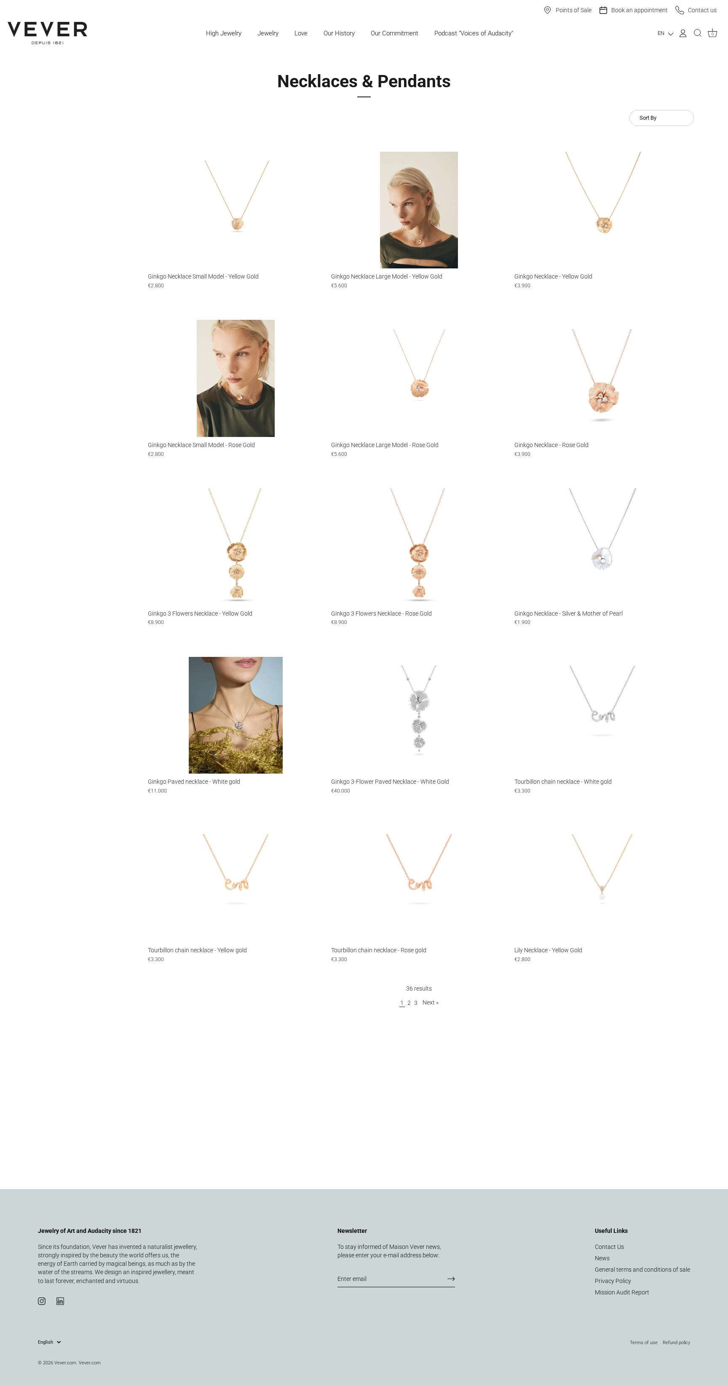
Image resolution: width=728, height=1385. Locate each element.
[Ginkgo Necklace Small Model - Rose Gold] (236, 378)
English (45, 1342)
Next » (431, 1002)
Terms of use (644, 1342)
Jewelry (267, 33)
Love (301, 33)
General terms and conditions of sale (642, 1269)
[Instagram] (42, 1300)
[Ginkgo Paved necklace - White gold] (236, 715)
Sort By (648, 118)
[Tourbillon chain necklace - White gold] (602, 715)
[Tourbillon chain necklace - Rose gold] (419, 883)
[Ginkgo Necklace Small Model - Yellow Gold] (236, 210)
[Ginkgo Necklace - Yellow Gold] (602, 210)
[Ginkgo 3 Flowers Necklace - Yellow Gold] (236, 546)
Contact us (702, 10)
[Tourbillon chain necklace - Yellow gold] (236, 883)
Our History (339, 33)
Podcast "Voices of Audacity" (473, 33)
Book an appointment (639, 10)
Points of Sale (574, 10)
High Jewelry (223, 33)
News (602, 1258)
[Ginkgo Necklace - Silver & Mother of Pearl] (602, 546)
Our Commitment (394, 33)
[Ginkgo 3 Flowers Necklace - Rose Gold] (419, 546)
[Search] (698, 33)
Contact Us (609, 1246)
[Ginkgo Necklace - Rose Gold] (602, 378)
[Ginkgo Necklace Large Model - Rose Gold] (419, 378)
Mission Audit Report (622, 1292)
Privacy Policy (613, 1281)
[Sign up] (451, 1279)
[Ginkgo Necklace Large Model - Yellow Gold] (419, 210)
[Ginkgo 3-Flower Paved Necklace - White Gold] (419, 715)
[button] (665, 33)
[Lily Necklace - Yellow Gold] (602, 883)
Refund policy (676, 1342)
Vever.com (65, 1363)
